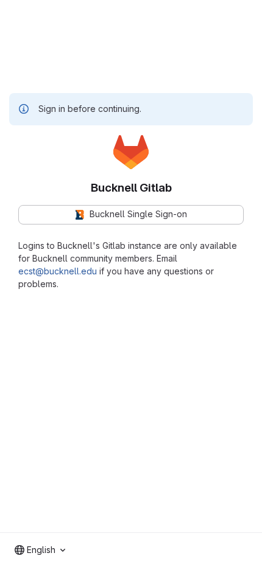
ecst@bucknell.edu (57, 271)
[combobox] (40, 550)
